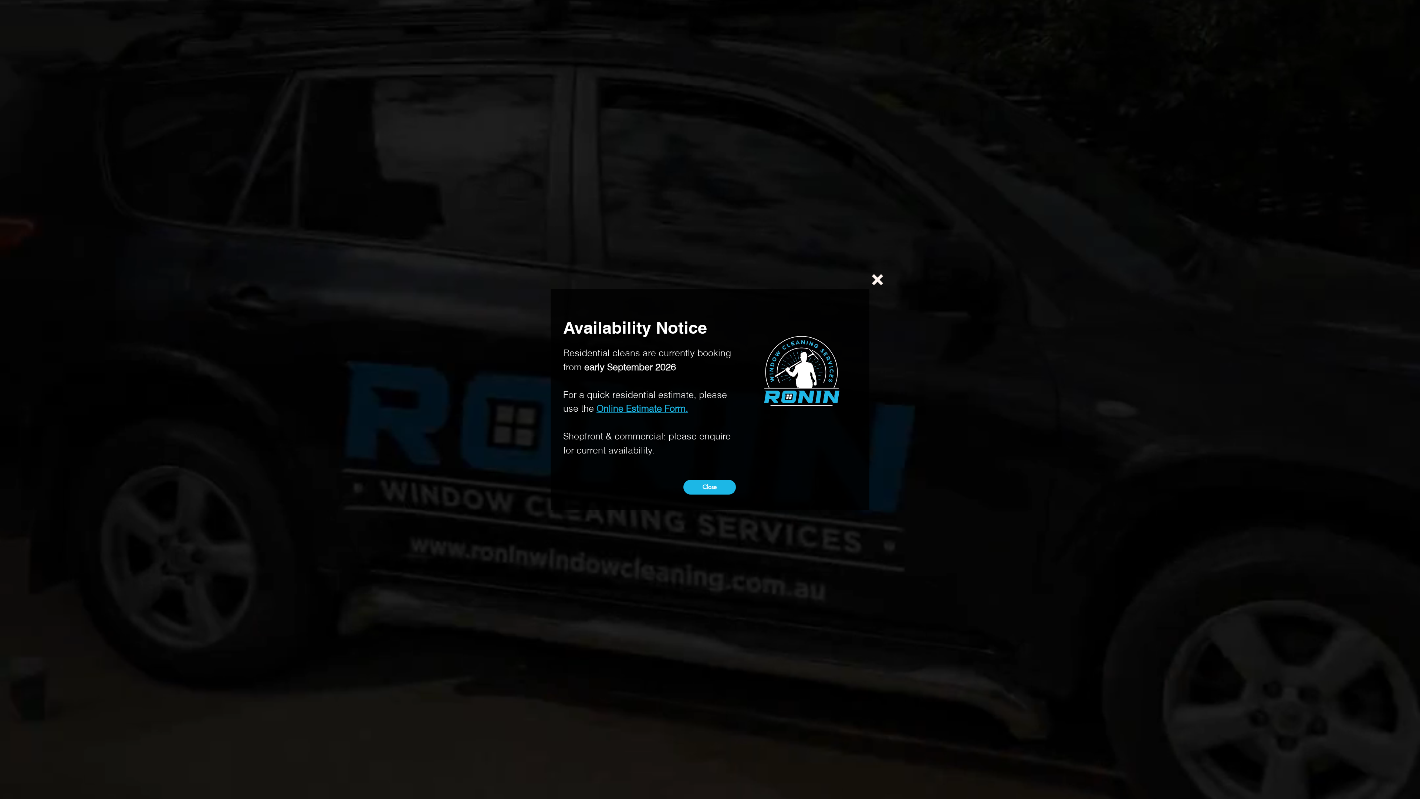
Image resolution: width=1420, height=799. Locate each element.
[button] (877, 279)
